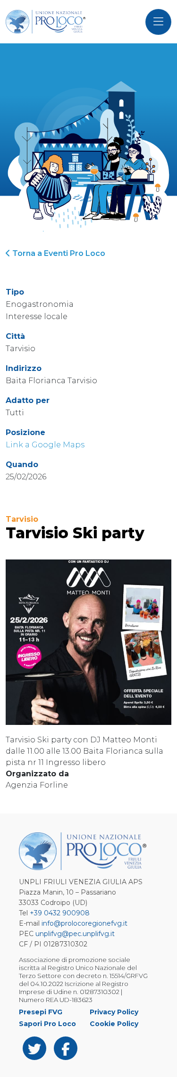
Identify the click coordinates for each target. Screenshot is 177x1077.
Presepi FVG (40, 1012)
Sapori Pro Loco (47, 1023)
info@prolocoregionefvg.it (84, 923)
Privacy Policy (114, 1012)
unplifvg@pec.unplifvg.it (75, 933)
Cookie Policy (114, 1023)
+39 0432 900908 (60, 913)
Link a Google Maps (45, 444)
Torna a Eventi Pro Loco (57, 253)
